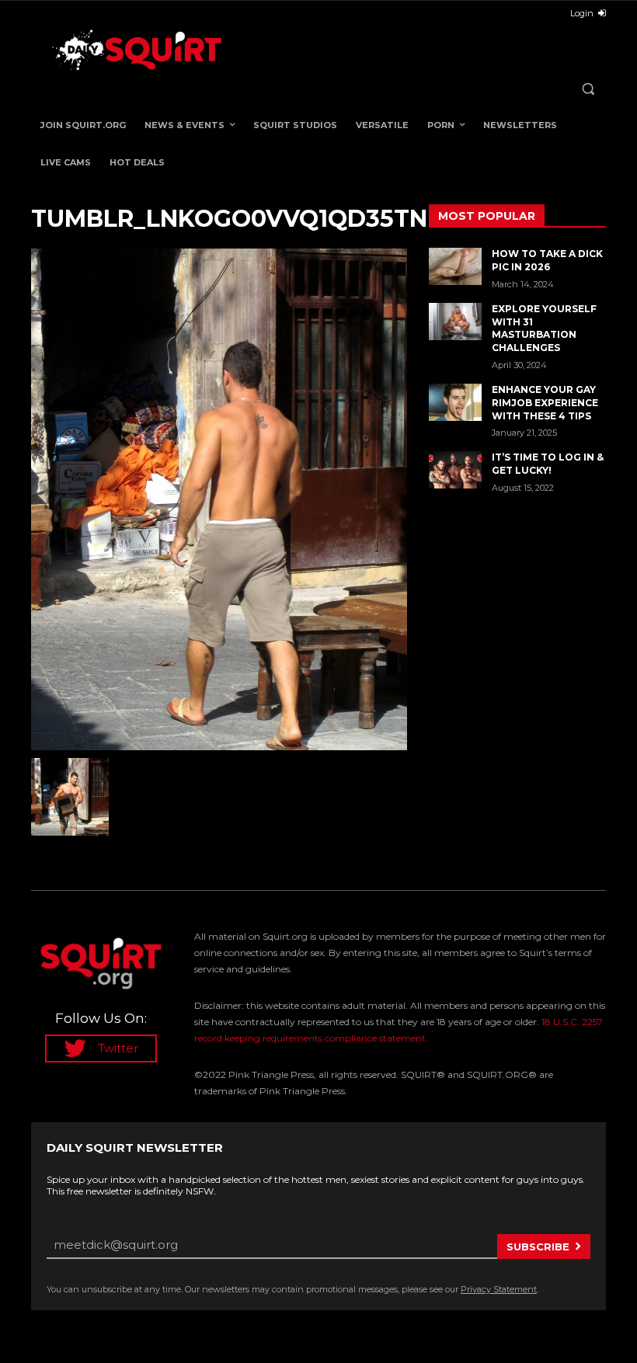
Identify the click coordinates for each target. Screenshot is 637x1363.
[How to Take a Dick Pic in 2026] (455, 266)
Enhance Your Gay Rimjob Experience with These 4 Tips (545, 403)
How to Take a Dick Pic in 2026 (547, 260)
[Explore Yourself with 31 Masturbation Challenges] (455, 321)
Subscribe (537, 1246)
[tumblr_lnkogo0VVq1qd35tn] (219, 499)
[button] (587, 89)
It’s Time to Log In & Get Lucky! (548, 463)
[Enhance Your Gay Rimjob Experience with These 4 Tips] (455, 402)
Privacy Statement (499, 1289)
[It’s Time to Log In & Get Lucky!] (455, 470)
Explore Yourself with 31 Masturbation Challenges (544, 328)
